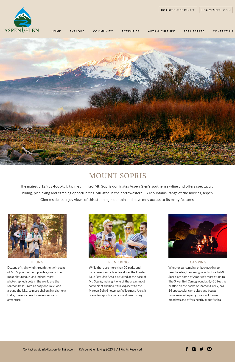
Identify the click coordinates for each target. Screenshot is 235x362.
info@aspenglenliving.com (58, 349)
